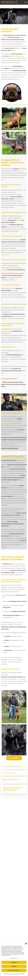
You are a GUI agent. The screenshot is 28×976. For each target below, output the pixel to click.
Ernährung (18, 267)
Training (19, 220)
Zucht (21, 37)
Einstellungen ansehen (14, 970)
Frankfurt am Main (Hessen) (16, 56)
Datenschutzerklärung (15, 973)
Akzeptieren (14, 962)
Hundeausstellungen (6, 331)
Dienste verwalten (13, 958)
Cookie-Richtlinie (7, 973)
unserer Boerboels (5, 423)
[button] (26, 943)
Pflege (13, 267)
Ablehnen (14, 966)
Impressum (22, 973)
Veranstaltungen (5, 254)
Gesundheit (4, 269)
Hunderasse (20, 171)
